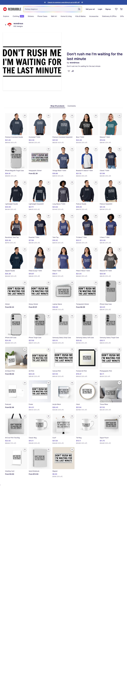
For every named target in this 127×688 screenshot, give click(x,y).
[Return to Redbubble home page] (12, 9)
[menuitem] (6, 16)
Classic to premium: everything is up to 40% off (63, 2)
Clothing (18, 16)
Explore (6, 16)
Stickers (31, 16)
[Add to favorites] (69, 71)
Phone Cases (42, 16)
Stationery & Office (109, 16)
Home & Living (66, 16)
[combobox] (52, 9)
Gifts (122, 16)
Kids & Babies (80, 16)
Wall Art (54, 16)
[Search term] (79, 9)
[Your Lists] (116, 9)
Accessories (93, 16)
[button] (63, 2)
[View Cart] (121, 9)
